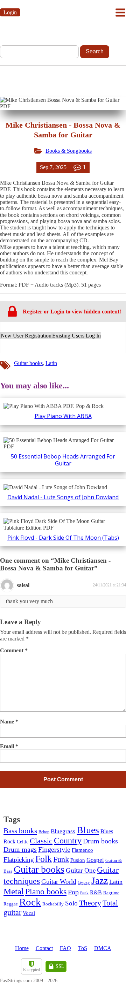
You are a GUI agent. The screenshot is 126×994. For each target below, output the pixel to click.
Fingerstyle (54, 849)
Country (68, 840)
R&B (96, 892)
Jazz (99, 880)
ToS (82, 948)
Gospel (95, 860)
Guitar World (58, 881)
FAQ (65, 948)
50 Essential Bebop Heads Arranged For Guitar (63, 460)
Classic (41, 840)
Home (22, 948)
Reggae (11, 904)
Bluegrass (63, 831)
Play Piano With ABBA (63, 416)
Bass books (20, 831)
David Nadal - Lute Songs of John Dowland (63, 497)
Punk (84, 893)
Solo (71, 903)
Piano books (45, 891)
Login (10, 12)
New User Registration (26, 336)
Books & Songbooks (69, 151)
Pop (73, 892)
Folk (43, 859)
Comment (14, 650)
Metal (14, 891)
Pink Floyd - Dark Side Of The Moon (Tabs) (63, 537)
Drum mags (20, 849)
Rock (30, 902)
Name (9, 721)
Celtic (22, 841)
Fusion (77, 860)
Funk (61, 859)
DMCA (102, 948)
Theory (90, 902)
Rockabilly (53, 903)
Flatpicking (19, 859)
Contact (44, 948)
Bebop (43, 831)
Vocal (29, 913)
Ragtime (111, 892)
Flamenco (82, 850)
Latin (51, 363)
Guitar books (28, 363)
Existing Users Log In (76, 336)
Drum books (100, 841)
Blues (88, 830)
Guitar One (81, 870)
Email (9, 746)
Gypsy (84, 882)
